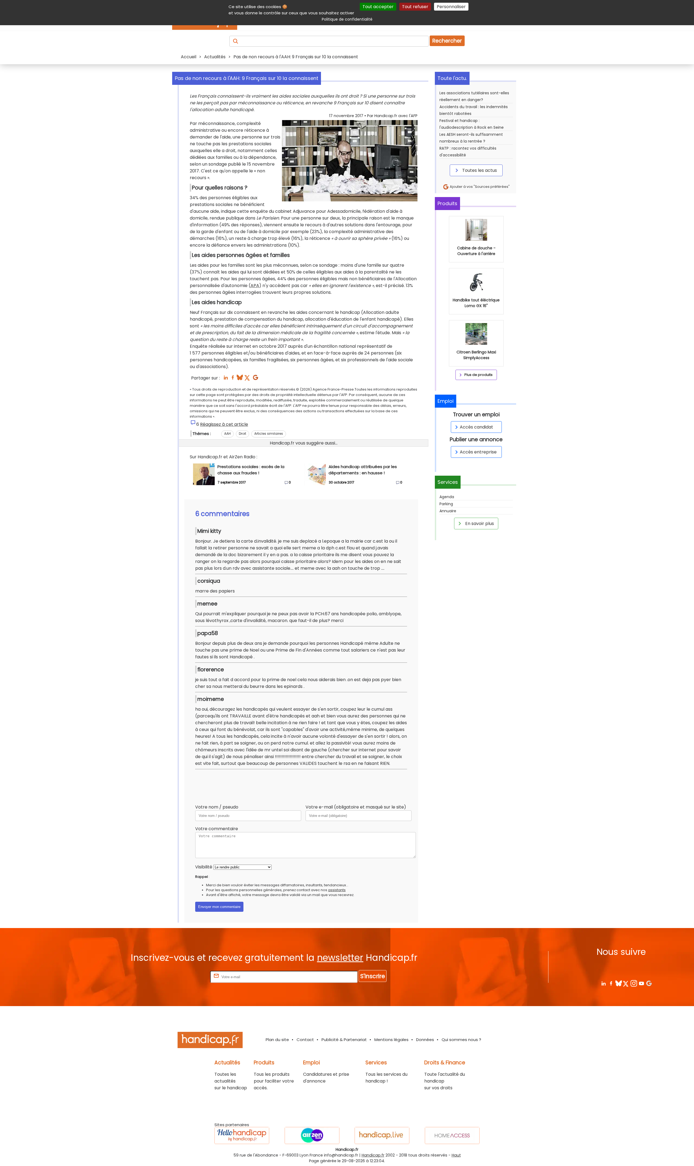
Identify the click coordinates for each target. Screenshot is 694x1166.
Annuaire (447, 511)
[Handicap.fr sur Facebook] (611, 983)
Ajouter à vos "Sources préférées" (479, 186)
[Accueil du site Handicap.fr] (210, 1041)
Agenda (446, 497)
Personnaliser (451, 7)
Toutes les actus (479, 170)
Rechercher (447, 40)
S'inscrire (372, 976)
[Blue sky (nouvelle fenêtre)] (240, 379)
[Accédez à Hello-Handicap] (241, 1135)
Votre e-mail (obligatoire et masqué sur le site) (356, 807)
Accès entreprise (478, 452)
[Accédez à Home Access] (452, 1135)
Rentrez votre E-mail (187, 977)
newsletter (340, 957)
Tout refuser (415, 7)
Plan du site (277, 1039)
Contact (305, 1039)
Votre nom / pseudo (216, 807)
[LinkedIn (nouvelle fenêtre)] (226, 379)
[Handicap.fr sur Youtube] (641, 983)
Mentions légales (391, 1039)
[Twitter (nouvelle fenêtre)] (248, 379)
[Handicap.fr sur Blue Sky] (618, 983)
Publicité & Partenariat (344, 1039)
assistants (337, 890)
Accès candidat (476, 427)
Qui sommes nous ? (461, 1039)
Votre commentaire (216, 829)
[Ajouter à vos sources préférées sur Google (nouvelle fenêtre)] (255, 379)
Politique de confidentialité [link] (347, 19)
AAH (227, 433)
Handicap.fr (373, 1155)
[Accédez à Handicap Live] (382, 1135)
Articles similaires (268, 433)
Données (425, 1039)
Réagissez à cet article (224, 424)
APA (254, 285)
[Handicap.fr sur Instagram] (634, 983)
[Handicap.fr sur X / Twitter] (626, 983)
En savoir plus (479, 523)
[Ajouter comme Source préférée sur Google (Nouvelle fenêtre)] (649, 983)
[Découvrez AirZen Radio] (312, 1135)
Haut (456, 1155)
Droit (242, 433)
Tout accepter (378, 7)
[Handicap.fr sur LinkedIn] (603, 983)
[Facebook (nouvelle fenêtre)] (233, 379)
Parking (446, 504)
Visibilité (203, 867)
